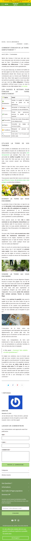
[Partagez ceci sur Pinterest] (17, 385)
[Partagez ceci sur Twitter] (8, 385)
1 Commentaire (13, 54)
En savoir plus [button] (7, 533)
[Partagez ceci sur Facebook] (13, 385)
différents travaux (9, 180)
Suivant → (26, 44)
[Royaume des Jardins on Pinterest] (15, 520)
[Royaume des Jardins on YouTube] (12, 520)
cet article (24, 86)
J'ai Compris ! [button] (16, 538)
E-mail (4, 442)
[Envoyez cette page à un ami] (22, 385)
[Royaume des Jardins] (15, 4)
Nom (3, 434)
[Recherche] (24, 4)
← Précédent (19, 44)
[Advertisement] (15, 24)
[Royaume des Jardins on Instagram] (18, 520)
